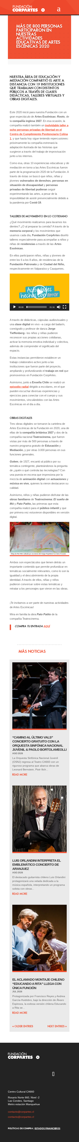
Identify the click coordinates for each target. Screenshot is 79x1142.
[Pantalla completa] (64, 307)
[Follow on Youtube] (32, 1074)
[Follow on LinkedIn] (64, 1074)
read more (19, 774)
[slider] (36, 307)
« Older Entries (22, 1026)
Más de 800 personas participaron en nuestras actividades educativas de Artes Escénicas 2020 (39, 36)
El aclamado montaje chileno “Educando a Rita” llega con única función (38, 984)
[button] (39, 292)
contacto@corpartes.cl (21, 1111)
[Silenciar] (58, 307)
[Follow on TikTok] (53, 1074)
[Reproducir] (14, 307)
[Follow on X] (21, 1074)
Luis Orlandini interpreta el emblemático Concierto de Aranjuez (36, 865)
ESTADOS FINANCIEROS (47, 1128)
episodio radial (19, 386)
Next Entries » (57, 1026)
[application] (39, 292)
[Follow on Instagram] (10, 1074)
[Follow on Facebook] (42, 1074)
